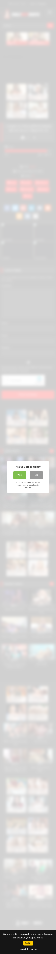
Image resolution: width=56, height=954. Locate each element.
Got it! (28, 943)
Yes (19, 475)
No (36, 475)
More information (28, 949)
